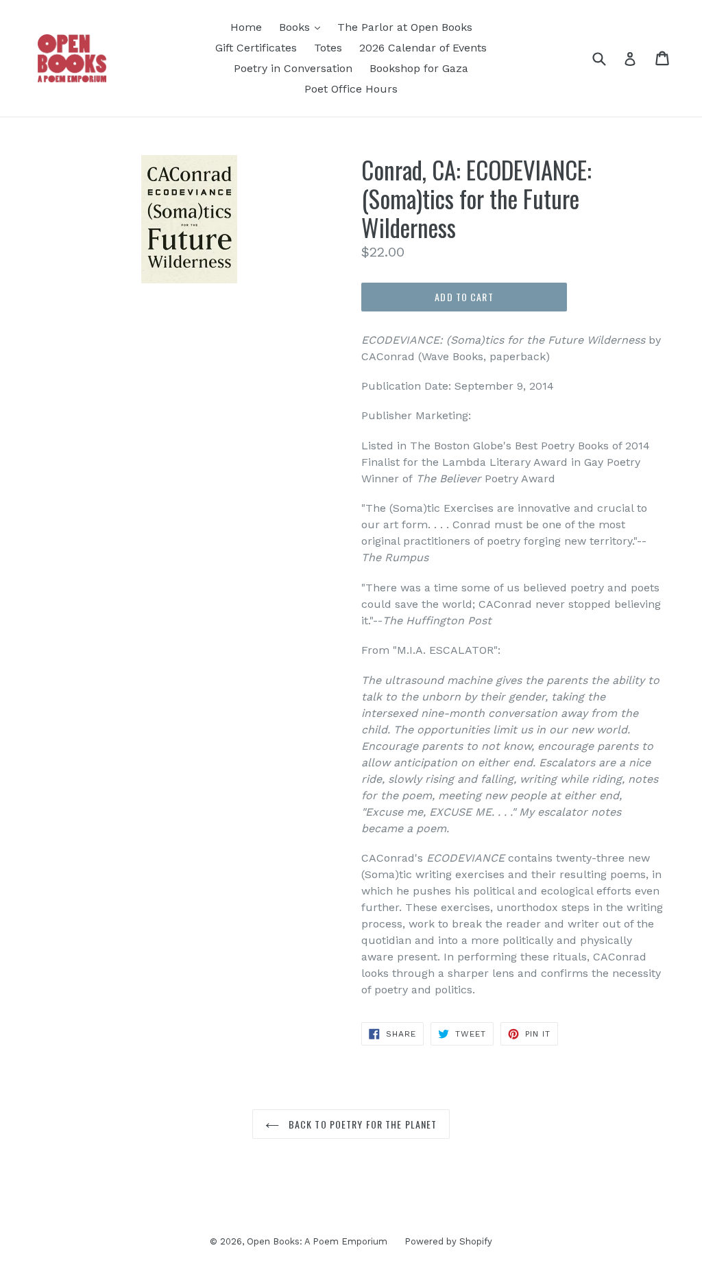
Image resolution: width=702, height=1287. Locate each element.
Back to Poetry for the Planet (361, 1124)
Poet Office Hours (351, 88)
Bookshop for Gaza (419, 68)
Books (296, 27)
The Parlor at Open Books (404, 27)
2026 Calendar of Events (423, 47)
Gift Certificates (256, 47)
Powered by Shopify (448, 1241)
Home (246, 27)
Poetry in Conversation (293, 68)
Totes (328, 47)
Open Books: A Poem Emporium (317, 1241)
